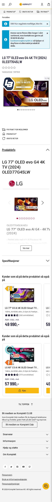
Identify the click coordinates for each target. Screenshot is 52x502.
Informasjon (9, 441)
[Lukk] (47, 24)
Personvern (7, 475)
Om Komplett (9, 454)
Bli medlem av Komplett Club (20, 424)
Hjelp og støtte (10, 447)
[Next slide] (47, 94)
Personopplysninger (11, 484)
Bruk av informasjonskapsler (14, 479)
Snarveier (8, 434)
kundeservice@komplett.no (22, 41)
